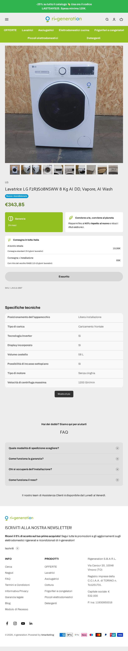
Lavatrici (27, 30)
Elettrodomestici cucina (74, 30)
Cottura (49, 584)
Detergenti (93, 38)
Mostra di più (64, 394)
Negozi (9, 572)
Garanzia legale (14, 597)
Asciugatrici (46, 30)
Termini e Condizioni (17, 584)
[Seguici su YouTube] (23, 623)
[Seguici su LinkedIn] (31, 623)
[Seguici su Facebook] (7, 623)
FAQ (7, 578)
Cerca (8, 566)
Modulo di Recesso (16, 609)
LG (6, 182)
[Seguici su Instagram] (15, 623)
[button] (15, 170)
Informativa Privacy (16, 591)
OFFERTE (10, 30)
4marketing (47, 635)
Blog (7, 603)
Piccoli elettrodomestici (43, 38)
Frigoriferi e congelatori (109, 30)
